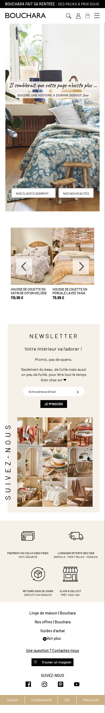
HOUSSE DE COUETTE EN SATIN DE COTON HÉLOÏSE (29, 291)
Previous (24, 266)
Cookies (12, 700)
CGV (67, 700)
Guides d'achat (52, 630)
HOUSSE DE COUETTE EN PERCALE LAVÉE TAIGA (69, 291)
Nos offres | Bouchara (53, 622)
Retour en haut (96, 698)
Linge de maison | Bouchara (52, 613)
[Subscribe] (78, 391)
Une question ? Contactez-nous (52, 650)
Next (81, 266)
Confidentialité (41, 700)
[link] (78, 16)
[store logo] (25, 15)
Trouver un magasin (56, 662)
